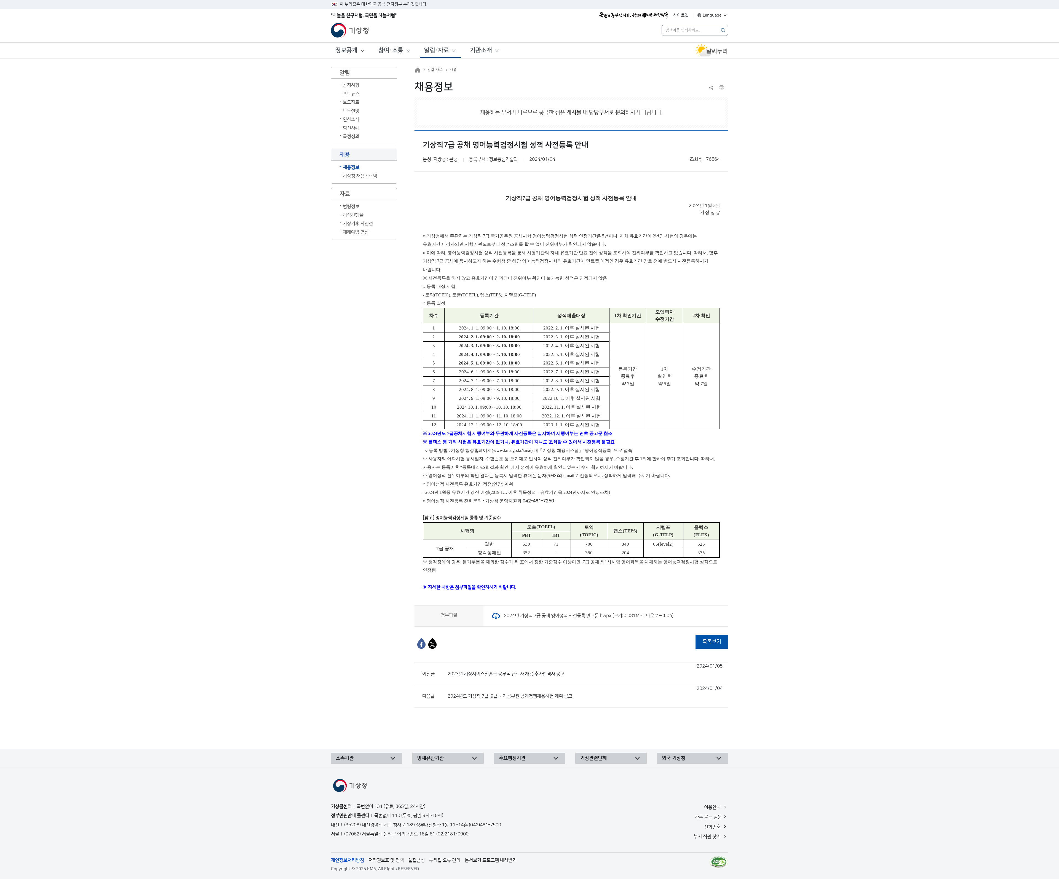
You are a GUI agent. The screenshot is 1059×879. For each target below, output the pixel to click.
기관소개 (481, 50)
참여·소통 (390, 50)
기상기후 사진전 (358, 223)
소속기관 (345, 758)
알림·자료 (436, 50)
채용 (453, 70)
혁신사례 (351, 127)
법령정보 (351, 206)
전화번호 (713, 826)
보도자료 (351, 102)
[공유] (711, 87)
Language (712, 15)
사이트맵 (681, 15)
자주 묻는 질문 (708, 816)
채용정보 (351, 167)
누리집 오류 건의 (444, 860)
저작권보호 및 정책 (386, 860)
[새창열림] (711, 50)
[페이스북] (421, 643)
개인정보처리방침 (347, 860)
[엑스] (432, 643)
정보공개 (346, 50)
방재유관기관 (430, 758)
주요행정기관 (512, 758)
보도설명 (351, 110)
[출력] (721, 87)
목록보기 (711, 642)
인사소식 (351, 119)
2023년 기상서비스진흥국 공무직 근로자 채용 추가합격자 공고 (585, 670)
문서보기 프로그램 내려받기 (491, 860)
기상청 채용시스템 (360, 175)
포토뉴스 (351, 93)
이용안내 (713, 807)
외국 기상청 (673, 758)
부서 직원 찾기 (708, 836)
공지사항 (351, 85)
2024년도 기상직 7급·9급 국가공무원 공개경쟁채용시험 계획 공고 (585, 692)
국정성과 (351, 136)
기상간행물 (353, 215)
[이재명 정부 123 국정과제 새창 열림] (633, 15)
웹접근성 (416, 860)
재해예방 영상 (356, 232)
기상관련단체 (593, 758)
